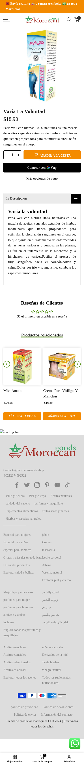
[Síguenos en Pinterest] (47, 485)
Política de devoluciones (58, 707)
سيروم (46, 607)
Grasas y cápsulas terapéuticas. (22, 557)
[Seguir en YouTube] (57, 485)
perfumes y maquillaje (48, 503)
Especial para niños (15, 542)
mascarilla (48, 550)
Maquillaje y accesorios (18, 592)
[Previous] (6, 364)
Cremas (47, 542)
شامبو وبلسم (50, 614)
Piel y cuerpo (37, 496)
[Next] (77, 364)
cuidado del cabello (18, 503)
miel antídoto (14, 391)
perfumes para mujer (16, 599)
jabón (45, 534)
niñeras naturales (52, 647)
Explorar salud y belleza (18, 572)
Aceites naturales (61, 496)
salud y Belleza (15, 496)
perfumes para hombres (18, 607)
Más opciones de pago (42, 178)
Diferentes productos (16, 565)
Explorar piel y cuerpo (56, 580)
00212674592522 (15, 475)
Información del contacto (57, 714)
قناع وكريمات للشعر (55, 622)
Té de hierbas (50, 662)
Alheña (46, 565)
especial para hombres (17, 550)
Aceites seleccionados (16, 662)
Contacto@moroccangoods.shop (23, 470)
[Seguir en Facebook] (17, 485)
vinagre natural (51, 670)
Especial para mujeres (17, 534)
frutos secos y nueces (55, 511)
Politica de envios (25, 714)
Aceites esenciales (14, 647)
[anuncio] (42, 6)
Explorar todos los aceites (19, 677)
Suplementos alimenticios (22, 511)
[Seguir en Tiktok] (67, 485)
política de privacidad (24, 707)
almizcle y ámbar (14, 614)
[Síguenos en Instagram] (37, 485)
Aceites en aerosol (14, 670)
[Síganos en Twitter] (27, 485)
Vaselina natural (52, 572)
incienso (8, 622)
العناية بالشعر (51, 592)
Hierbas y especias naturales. (24, 518)
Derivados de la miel (55, 654)
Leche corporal (51, 557)
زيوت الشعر (50, 599)
